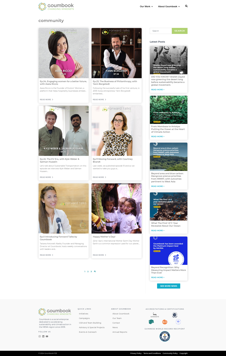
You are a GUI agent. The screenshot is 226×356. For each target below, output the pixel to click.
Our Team (117, 318)
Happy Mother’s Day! (104, 236)
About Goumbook (120, 314)
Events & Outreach (88, 332)
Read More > (157, 89)
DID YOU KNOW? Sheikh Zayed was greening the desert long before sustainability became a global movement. (168, 81)
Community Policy (170, 353)
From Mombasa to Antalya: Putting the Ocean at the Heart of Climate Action (168, 129)
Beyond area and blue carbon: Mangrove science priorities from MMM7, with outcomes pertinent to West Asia (167, 177)
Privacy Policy (136, 353)
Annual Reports (119, 332)
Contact (116, 323)
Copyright (184, 353)
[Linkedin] (43, 336)
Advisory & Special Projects (91, 327)
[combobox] (161, 31)
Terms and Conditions (152, 353)
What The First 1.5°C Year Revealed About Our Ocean (165, 224)
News (115, 327)
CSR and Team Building (90, 323)
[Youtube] (47, 336)
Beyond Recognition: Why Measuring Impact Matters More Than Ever (168, 270)
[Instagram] (39, 336)
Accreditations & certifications (165, 309)
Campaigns (84, 318)
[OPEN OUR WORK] (152, 6)
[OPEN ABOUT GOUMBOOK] (179, 6)
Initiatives (83, 314)
